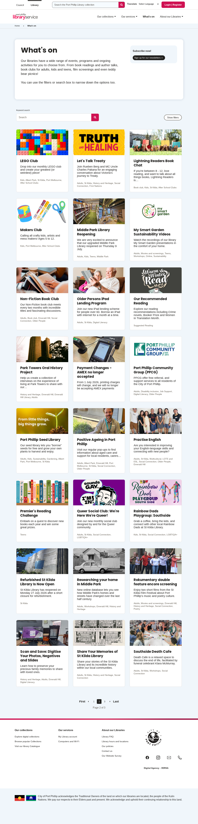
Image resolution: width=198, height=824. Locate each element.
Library (35, 5)
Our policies (107, 746)
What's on (149, 16)
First (82, 701)
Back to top (182, 818)
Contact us (107, 751)
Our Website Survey (111, 756)
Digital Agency (151, 768)
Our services (128, 16)
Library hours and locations (115, 741)
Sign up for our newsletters (147, 57)
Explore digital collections (27, 736)
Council (20, 5)
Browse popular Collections (28, 741)
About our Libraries (170, 16)
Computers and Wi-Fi (68, 741)
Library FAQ (108, 736)
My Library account (67, 736)
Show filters (173, 117)
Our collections (105, 16)
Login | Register (173, 4)
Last (116, 701)
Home (17, 26)
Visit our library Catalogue (27, 746)
